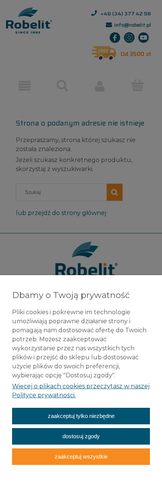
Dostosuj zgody (81, 436)
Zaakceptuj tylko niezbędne (81, 416)
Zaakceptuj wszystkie (81, 456)
